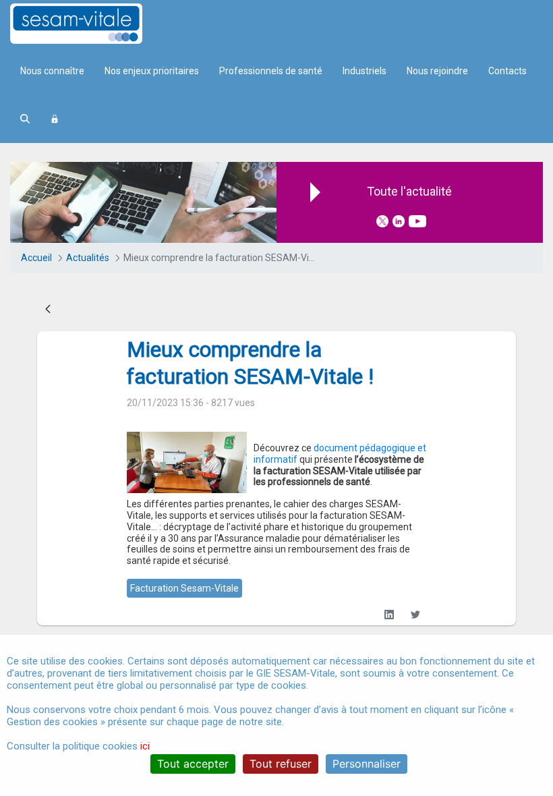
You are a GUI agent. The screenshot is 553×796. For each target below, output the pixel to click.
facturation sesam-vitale (184, 588)
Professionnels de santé (270, 70)
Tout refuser (281, 763)
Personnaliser (366, 763)
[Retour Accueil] (100, 23)
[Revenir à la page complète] (48, 309)
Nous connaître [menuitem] (52, 70)
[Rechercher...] (25, 119)
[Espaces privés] (54, 119)
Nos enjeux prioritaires (152, 70)
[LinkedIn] (389, 614)
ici (145, 746)
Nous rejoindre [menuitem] (437, 70)
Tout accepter (193, 763)
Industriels (364, 70)
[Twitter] (415, 614)
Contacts (507, 70)
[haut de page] (522, 603)
